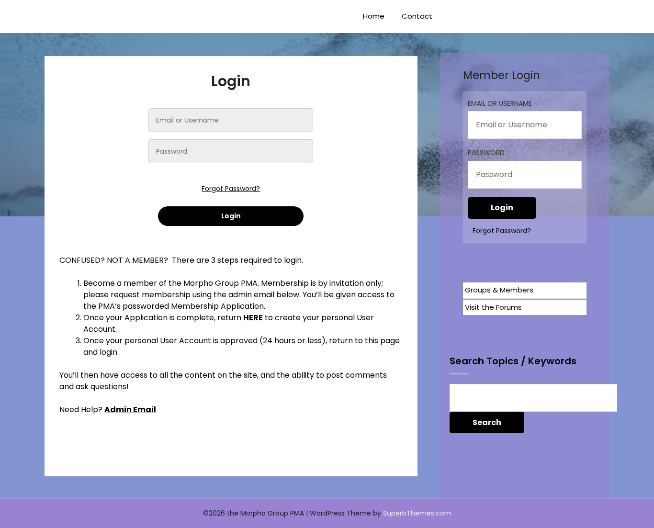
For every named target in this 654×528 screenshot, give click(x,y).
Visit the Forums (493, 307)
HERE (253, 317)
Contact (417, 16)
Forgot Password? (231, 188)
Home (373, 16)
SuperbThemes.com (417, 513)
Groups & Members (499, 290)
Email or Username (500, 103)
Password (486, 152)
